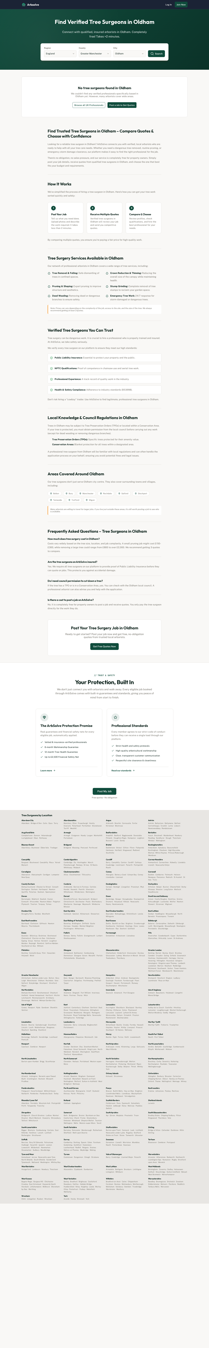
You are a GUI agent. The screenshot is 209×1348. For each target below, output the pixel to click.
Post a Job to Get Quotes (122, 105)
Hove (136, 926)
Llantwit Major (127, 1157)
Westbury (120, 1189)
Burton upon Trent (113, 1130)
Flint (44, 953)
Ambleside (68, 887)
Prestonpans (161, 916)
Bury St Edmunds (36, 1142)
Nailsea (76, 1061)
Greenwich (181, 956)
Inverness (96, 993)
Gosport (109, 983)
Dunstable (138, 835)
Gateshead (25, 1157)
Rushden (163, 1064)
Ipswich (42, 1145)
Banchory (67, 823)
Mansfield (76, 1079)
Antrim (151, 823)
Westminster (178, 971)
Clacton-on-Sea (38, 938)
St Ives (86, 865)
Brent (171, 953)
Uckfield (131, 929)
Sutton (170, 968)
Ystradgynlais (129, 1096)
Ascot (150, 835)
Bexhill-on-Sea (118, 924)
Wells (76, 1123)
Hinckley (177, 1008)
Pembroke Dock (46, 1094)
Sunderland (51, 1160)
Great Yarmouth (79, 1049)
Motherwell (159, 1049)
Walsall (184, 1172)
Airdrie (151, 1047)
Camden (151, 956)
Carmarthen (164, 862)
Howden (75, 926)
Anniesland (68, 953)
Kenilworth (180, 1157)
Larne (170, 826)
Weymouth (86, 904)
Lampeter (55, 875)
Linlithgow (137, 1169)
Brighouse (83, 1182)
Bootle (119, 1025)
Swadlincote (153, 892)
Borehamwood (43, 993)
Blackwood (34, 862)
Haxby (73, 1199)
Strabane (95, 1157)
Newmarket (45, 1148)
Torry (56, 823)
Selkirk (109, 1108)
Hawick (109, 1106)
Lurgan (90, 835)
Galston (76, 914)
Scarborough (111, 1067)
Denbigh (116, 887)
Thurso (79, 995)
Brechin (118, 823)
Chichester (49, 1182)
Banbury (160, 1076)
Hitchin (57, 995)
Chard (76, 1118)
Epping (24, 941)
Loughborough (163, 1010)
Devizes (117, 1184)
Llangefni (178, 993)
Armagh (67, 835)
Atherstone (160, 1157)
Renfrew (175, 1091)
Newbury (178, 835)
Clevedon (67, 1061)
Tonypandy (31, 1106)
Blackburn (120, 1008)
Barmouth (80, 978)
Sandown (45, 1008)
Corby (159, 1061)
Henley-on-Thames (176, 1079)
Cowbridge (110, 865)
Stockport (44, 983)
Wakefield (90, 1189)
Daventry (165, 1061)
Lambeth (181, 963)
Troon (136, 1115)
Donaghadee (127, 899)
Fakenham (68, 1049)
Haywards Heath (49, 1184)
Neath (150, 1037)
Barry (108, 862)
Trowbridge (136, 1187)
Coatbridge (167, 1047)
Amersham (152, 848)
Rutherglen (26, 1135)
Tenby (56, 1094)
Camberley (68, 1142)
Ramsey (79, 865)
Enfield (173, 956)
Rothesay (43, 838)
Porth (23, 1106)
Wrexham (48, 1199)
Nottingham (68, 1081)
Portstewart (69, 1027)
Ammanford (153, 862)
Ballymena (169, 823)
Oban (36, 838)
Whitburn (119, 1172)
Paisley (168, 1091)
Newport (31, 1008)
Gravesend (68, 1013)
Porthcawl (93, 848)
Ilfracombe (34, 902)
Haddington (159, 914)
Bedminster (110, 848)
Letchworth (26, 998)
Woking (93, 1150)
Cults (45, 823)
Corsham (109, 1184)
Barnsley (67, 1130)
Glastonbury (92, 1118)
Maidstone (78, 1013)
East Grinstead (35, 1184)
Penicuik (24, 1040)
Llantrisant (120, 865)
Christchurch (69, 902)
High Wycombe (174, 850)
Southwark (161, 968)
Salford (24, 983)
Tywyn (66, 983)
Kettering (174, 1061)
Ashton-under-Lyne (39, 978)
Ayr (107, 1115)
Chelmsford (26, 938)
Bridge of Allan (154, 1130)
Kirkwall (109, 1076)
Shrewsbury (55, 1118)
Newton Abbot (46, 902)
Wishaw (169, 1049)
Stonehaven (97, 826)
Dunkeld (95, 1091)
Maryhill (92, 956)
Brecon (109, 1091)
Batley (66, 1182)
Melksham (110, 1187)
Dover (66, 1010)
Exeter (50, 899)
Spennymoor (50, 892)
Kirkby (123, 1027)
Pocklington (69, 929)
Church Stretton (38, 1115)
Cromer (67, 1047)
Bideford (35, 899)
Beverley (67, 924)
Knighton (138, 1091)
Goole (92, 924)
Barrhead (25, 924)
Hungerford (26, 1169)
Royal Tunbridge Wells (82, 1015)
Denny (73, 936)
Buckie (108, 1037)
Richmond (152, 968)
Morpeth (49, 1079)
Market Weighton (87, 926)
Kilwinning (125, 1047)
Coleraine (68, 1025)
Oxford (151, 1081)
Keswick (74, 889)
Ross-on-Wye (163, 981)
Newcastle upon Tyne (46, 1157)
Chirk (23, 1199)
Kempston (132, 838)
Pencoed (84, 848)
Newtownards (117, 904)
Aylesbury (162, 848)
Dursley (141, 953)
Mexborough (86, 1130)
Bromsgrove (161, 1182)
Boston (24, 1025)
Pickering (122, 1064)
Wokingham (160, 841)
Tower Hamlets (180, 968)
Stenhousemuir (70, 938)
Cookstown (68, 1157)
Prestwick (129, 1115)
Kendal (66, 889)
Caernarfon (68, 981)
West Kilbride (111, 1049)
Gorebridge (43, 1037)
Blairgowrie (80, 1091)
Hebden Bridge (86, 1184)
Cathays (138, 862)
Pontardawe (117, 1145)
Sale (56, 981)
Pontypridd (138, 865)
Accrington (110, 1008)
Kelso (124, 1106)
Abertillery (25, 848)
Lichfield (139, 1130)
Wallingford (166, 1081)
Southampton (111, 986)
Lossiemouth (135, 1037)
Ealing (166, 956)
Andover (124, 978)
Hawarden (51, 953)
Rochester (68, 1015)
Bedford (117, 835)
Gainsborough (41, 1025)
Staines (93, 1148)
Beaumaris (160, 993)
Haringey (172, 958)
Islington (178, 961)
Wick (86, 995)
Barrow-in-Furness (81, 887)
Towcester (172, 1064)
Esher (90, 1142)
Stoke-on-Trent (112, 1135)
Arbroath (109, 823)
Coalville (168, 1008)
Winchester (122, 986)
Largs (133, 1047)
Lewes (141, 926)
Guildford (77, 1145)
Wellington (68, 1123)
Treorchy (40, 1106)
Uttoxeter (139, 1135)
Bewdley (151, 1182)
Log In (168, 4)
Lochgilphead (26, 838)
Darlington (25, 889)
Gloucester (110, 956)
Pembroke (34, 1094)
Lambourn (36, 1169)
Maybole (119, 1115)
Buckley (24, 953)
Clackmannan (74, 875)
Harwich (44, 941)
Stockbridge (163, 929)
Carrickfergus (153, 826)
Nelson (120, 1015)
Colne (124, 1010)
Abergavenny (69, 1037)
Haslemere (87, 1145)
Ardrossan (110, 1047)
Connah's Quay (35, 953)
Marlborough (138, 1184)
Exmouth (25, 902)
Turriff (66, 828)
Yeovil (99, 1123)
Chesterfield (175, 887)
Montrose (119, 826)
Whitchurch (33, 1121)
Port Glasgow (128, 993)
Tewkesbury (110, 958)
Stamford (42, 1030)
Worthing (32, 1189)
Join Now (181, 4)
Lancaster (110, 1013)
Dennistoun (68, 956)
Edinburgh (180, 924)
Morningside (159, 926)
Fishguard (25, 1091)
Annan (150, 899)
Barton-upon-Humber (30, 1061)
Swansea (127, 1145)
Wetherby (67, 1192)
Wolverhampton (168, 1175)
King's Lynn (91, 1049)
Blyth (23, 1079)
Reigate (85, 1148)
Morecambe (111, 1015)
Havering (151, 961)
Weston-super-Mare (87, 1123)
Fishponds (140, 848)
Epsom (83, 1142)
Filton (132, 848)
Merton (160, 966)
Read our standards (121, 770)
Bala (65, 978)
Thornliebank (34, 926)
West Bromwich (154, 1175)
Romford (40, 943)
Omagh (87, 1157)
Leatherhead (69, 1148)
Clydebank (78, 1169)
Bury (57, 978)
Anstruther (152, 936)
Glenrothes (152, 938)
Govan (84, 956)
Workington (90, 892)
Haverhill (33, 1145)
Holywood (118, 902)
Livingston (110, 1172)
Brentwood (51, 936)
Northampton (153, 1064)
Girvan (112, 1115)
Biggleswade (127, 835)
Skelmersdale (122, 1018)
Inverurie (67, 826)
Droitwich (171, 1182)
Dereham (74, 1047)
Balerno (151, 924)
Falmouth (169, 875)
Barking (151, 953)
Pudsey (82, 1189)
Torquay (41, 904)
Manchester (32, 981)
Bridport (94, 899)
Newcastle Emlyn (162, 865)
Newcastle (134, 902)
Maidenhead (168, 835)
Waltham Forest (154, 971)
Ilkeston (159, 889)
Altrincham (26, 978)
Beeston (74, 1076)
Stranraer (160, 904)
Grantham (52, 1025)
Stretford (53, 983)
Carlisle (93, 887)
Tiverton (33, 904)
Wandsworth (167, 971)
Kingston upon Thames (168, 963)
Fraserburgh (83, 823)
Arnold (66, 1076)
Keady (83, 835)
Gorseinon (110, 1142)
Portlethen (86, 826)
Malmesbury (127, 1184)
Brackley (151, 1061)
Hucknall (67, 1079)
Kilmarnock (84, 914)
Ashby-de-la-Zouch (156, 1008)
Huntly (91, 823)
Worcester (165, 1187)
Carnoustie (126, 823)
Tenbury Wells (153, 1187)
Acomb (66, 1199)
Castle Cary (68, 1118)
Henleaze (110, 850)
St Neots (93, 865)
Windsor (151, 841)
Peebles (139, 1106)
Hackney (151, 958)
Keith (127, 1037)
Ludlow (48, 1115)
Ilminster (67, 1121)
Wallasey (128, 1030)
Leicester (152, 1010)
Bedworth (171, 1157)
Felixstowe (48, 1142)
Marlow (151, 853)
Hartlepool (43, 889)
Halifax (76, 1184)
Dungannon (78, 1157)
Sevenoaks (96, 1015)
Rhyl (142, 887)
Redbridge (177, 966)
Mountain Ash (44, 1103)
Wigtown (168, 904)
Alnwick (24, 1076)
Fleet (137, 981)
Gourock (109, 993)
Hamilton (32, 1133)
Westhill (73, 828)
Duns (119, 1103)
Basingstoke (134, 978)
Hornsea (67, 926)
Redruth (169, 877)
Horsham (25, 1187)
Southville (110, 853)
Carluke (50, 1130)
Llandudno (110, 877)
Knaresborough (122, 1061)
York (107, 1069)
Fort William (86, 993)
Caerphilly (44, 862)
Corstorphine (161, 924)
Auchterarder (69, 1091)
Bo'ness (67, 936)
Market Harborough (178, 1010)
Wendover (152, 855)
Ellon (75, 823)
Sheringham (85, 1052)
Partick (100, 956)
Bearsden (110, 914)
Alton (117, 978)
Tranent (170, 916)
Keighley (84, 1187)
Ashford (67, 1008)
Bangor (118, 899)
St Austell (178, 877)
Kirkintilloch (131, 914)
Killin (182, 1130)
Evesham (179, 1182)
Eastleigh (109, 981)
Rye (117, 929)
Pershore (172, 1184)
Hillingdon (161, 961)
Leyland (118, 1013)
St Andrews (178, 938)
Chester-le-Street (43, 887)
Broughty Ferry (27, 914)
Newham (168, 966)
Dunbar (151, 914)
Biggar (24, 1130)
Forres (120, 1037)
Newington (181, 926)
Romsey (135, 983)
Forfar (134, 823)
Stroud (142, 956)
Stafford (137, 1133)
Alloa (66, 875)
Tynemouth (25, 1162)
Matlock (177, 889)
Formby (133, 1025)
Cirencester (131, 953)
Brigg (42, 1061)
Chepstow (79, 1037)
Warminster (110, 1189)
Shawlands (80, 958)
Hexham (41, 1079)
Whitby (140, 1067)
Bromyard (152, 978)
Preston (136, 1015)
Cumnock (67, 914)
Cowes (24, 1008)
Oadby (165, 1013)
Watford (34, 1000)
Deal (100, 1008)
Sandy (122, 841)
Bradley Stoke (154, 1115)
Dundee (38, 914)
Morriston (127, 1142)
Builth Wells (118, 1091)
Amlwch (151, 993)
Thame (158, 1081)
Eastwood (91, 1076)
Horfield (118, 850)
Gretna (179, 899)
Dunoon (37, 835)
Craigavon (75, 835)
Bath (66, 1115)
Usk (96, 1037)
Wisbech (76, 868)
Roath (108, 868)
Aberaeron (25, 875)
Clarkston (34, 924)
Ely (75, 862)
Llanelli (151, 865)
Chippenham (133, 1182)
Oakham (67, 1103)
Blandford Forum (70, 899)
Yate (169, 1118)
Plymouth (25, 904)
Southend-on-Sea (28, 946)
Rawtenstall (111, 1018)
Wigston (172, 1013)
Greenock (118, 993)
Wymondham (77, 1054)
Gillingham (94, 1010)
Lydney (119, 956)
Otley (66, 1189)
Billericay (33, 936)
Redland (136, 850)
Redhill (78, 1148)
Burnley (138, 1008)
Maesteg (75, 848)
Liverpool (131, 1027)
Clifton (126, 848)
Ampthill (109, 835)
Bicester (168, 1076)
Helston (177, 875)
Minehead (76, 1121)
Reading (151, 838)
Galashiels (135, 1103)
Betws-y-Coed (120, 875)
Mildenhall (35, 1148)
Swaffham (95, 1052)
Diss (81, 1047)
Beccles (24, 1142)
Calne (124, 1182)
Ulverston (90, 889)
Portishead (84, 1061)
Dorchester (79, 902)
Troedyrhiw (173, 1025)
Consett (55, 887)
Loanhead (53, 1037)
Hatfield (24, 995)
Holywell (25, 956)
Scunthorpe (50, 1061)
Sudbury (36, 1150)
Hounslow (170, 961)
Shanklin (53, 1008)
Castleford (92, 1182)
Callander (165, 1130)
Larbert (99, 936)
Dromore (109, 902)
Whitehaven (68, 892)
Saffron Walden (51, 943)
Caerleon (25, 1047)
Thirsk (133, 1067)
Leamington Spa (154, 1160)
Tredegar (54, 848)
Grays (30, 941)
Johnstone (159, 1091)
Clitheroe (117, 1010)
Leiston (49, 1145)
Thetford (67, 1054)
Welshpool (119, 1096)
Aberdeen (25, 823)
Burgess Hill (38, 1182)
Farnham (96, 1142)
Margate (86, 1013)
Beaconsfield (172, 848)
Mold (32, 956)
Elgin (115, 1037)
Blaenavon (152, 1142)
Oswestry (46, 1118)
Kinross (67, 1094)
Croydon (159, 956)
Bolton (51, 978)
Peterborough (69, 865)
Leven (169, 938)
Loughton (53, 941)
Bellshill (158, 1047)
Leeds (91, 1187)
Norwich (75, 1052)
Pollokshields (69, 958)
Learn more (46, 770)
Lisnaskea (131, 936)
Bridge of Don (36, 823)
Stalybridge (33, 983)
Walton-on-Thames (71, 1150)
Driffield (85, 924)
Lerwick (151, 1103)
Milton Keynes (161, 853)
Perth (73, 1094)
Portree (72, 995)
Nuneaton (166, 1160)
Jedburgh (117, 1106)
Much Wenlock (35, 1118)
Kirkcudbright (153, 902)
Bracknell (158, 835)
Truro (155, 880)
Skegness (50, 1027)
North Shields (27, 1160)
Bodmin (151, 875)
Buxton (166, 887)
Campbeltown (27, 835)
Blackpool (130, 1008)
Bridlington (76, 924)
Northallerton (111, 1064)
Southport (110, 1030)
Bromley (178, 953)
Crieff (88, 1091)
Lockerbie (165, 902)
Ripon (139, 1064)
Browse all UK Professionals (88, 105)
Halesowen (178, 1169)
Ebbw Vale (45, 848)
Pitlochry (80, 1094)
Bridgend (67, 848)
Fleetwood (132, 1010)
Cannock (125, 1130)
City (115, 48)
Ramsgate (96, 1013)
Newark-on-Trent (89, 1079)
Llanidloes (126, 1094)
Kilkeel (126, 902)
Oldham (41, 981)
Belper (159, 887)
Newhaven (110, 929)
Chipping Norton (154, 1079)
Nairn (66, 995)
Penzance (161, 877)
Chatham (85, 1008)
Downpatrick (139, 899)
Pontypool (171, 1142)
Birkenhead (110, 1025)
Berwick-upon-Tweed (47, 1076)
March (90, 862)
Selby (120, 1067)
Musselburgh (171, 914)
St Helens (119, 1030)
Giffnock (43, 924)
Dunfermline (182, 936)
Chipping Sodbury (168, 1115)
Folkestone (84, 1010)
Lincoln (24, 1027)
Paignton (56, 902)
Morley (98, 1187)
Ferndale (34, 1103)
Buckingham (153, 850)
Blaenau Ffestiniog (92, 978)
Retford (77, 1081)
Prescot (139, 1027)
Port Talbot (159, 1037)
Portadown (68, 838)
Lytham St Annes (130, 1013)
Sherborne (68, 904)
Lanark (40, 1133)
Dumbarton (88, 1169)
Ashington (33, 1076)
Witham (40, 946)
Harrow (180, 958)
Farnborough (128, 981)
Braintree (42, 936)
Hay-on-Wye (129, 1091)
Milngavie (110, 916)
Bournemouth (84, 899)
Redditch (181, 1184)
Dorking (77, 1142)
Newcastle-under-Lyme (115, 1133)
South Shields (39, 1160)
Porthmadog (88, 981)
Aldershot (110, 978)
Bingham (81, 1076)
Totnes (48, 904)
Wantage (176, 1081)
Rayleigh (32, 943)
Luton (116, 841)
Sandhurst (160, 838)
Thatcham (177, 838)
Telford (24, 1121)
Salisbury (119, 1187)
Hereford (161, 978)
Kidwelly (173, 862)
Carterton (177, 1076)
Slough (168, 838)
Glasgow (77, 956)
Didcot (165, 1079)
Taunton (98, 1121)
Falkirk (80, 936)
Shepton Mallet (87, 1121)
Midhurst (46, 1187)
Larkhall (48, 1133)
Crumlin (164, 826)
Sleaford (25, 1030)
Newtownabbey (154, 828)
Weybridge (84, 1150)
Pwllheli (98, 981)
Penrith (82, 889)
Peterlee (32, 892)
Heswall (140, 1025)
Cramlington (32, 1079)
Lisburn (177, 826)
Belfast (177, 823)
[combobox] (60, 53)
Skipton (126, 1067)
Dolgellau (78, 981)
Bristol (119, 848)
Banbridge (110, 899)
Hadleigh (25, 1145)
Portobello (152, 929)
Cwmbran (34, 1047)
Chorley (109, 1010)
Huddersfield (69, 1187)
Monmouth (89, 1037)
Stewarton (95, 914)
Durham (34, 889)
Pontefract (73, 1189)
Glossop (151, 889)
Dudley (170, 1169)
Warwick (161, 1162)
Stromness (118, 1076)
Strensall (80, 1199)
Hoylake (109, 1027)
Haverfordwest (37, 1091)
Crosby (126, 1025)
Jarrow (34, 1157)
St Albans (50, 998)
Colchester (50, 938)
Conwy (140, 875)
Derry (75, 1025)
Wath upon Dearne (80, 1133)
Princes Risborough (176, 853)
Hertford (49, 995)
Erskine (151, 1091)
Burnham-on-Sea (93, 1115)
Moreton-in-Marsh (130, 956)
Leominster (152, 981)
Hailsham (120, 926)
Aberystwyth (36, 875)
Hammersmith (162, 958)
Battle (108, 924)
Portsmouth (125, 983)
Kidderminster (153, 1184)
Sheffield (67, 1133)
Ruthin (108, 889)
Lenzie (140, 914)
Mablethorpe (40, 1027)
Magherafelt (92, 1025)
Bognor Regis (26, 1182)
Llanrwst (119, 877)
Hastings (128, 926)
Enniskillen (110, 936)
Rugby (174, 1160)
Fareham (118, 981)
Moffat (173, 902)
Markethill (98, 835)
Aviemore (67, 993)
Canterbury (76, 1008)
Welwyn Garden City (47, 1000)
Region (47, 48)
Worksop (76, 1084)
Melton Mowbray (155, 1013)
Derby (183, 887)
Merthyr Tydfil (154, 1025)
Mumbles (135, 1142)
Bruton (81, 1115)
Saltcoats (141, 1047)
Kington (169, 978)
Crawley (24, 1184)
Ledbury (176, 978)
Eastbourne (110, 926)
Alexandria (68, 1169)
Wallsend (35, 1162)
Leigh (23, 981)
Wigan (23, 986)
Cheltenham (111, 953)
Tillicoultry (86, 875)
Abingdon (152, 1076)
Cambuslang (89, 953)
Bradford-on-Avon (113, 1182)
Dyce (50, 823)
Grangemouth (89, 936)
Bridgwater (73, 1115)
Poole (88, 902)
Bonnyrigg (25, 1037)
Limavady (82, 1025)
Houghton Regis (120, 838)
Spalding (33, 1030)
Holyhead (169, 993)
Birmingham (153, 1169)
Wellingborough (154, 1067)
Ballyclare (159, 823)
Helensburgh (46, 835)
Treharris (164, 1025)
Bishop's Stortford (28, 993)
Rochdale (49, 981)
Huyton (117, 1027)
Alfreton (151, 887)
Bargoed (24, 862)
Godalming (68, 1145)
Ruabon (40, 1199)
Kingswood (127, 850)
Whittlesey (68, 868)
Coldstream (110, 1103)
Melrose (131, 1106)
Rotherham (97, 1130)
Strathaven (36, 1135)
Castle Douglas (161, 899)
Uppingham (76, 1103)
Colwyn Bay (131, 875)
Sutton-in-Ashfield (89, 1081)
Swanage (77, 904)
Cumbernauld (178, 1047)
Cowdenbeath (163, 936)
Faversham (74, 1010)
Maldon (24, 943)
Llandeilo (181, 862)
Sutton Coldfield (173, 1172)
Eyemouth (126, 1103)
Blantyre (31, 1130)
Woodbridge (45, 1150)
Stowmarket (26, 1150)
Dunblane (174, 1130)
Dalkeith (171, 924)
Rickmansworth (38, 998)
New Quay (25, 877)
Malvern (164, 1184)
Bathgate (119, 1169)
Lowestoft (25, 1148)
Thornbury (121, 958)
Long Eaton (168, 889)
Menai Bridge (153, 995)
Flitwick (109, 838)
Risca (51, 862)
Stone (122, 1135)
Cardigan (46, 875)
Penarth (129, 865)
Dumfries (171, 899)
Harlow (37, 941)
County (82, 48)
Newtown (109, 1096)
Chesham (163, 850)
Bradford (73, 1182)
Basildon (24, 936)
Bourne (31, 1025)
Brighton (129, 924)
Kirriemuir (110, 826)
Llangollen (125, 887)
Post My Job (104, 791)
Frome (82, 1118)
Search (159, 53)
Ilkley (77, 1187)
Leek (132, 1130)
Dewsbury (67, 1184)
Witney (183, 1081)
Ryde (38, 1008)
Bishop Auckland (28, 887)
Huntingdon (82, 862)
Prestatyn (135, 887)
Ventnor (24, 1010)
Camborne (159, 875)
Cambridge (68, 862)
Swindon (127, 1187)
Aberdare (25, 1103)
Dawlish (43, 899)
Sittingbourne (69, 1018)
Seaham (41, 892)
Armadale (110, 1169)
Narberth (25, 1094)
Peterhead (76, 826)
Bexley (165, 953)
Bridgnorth (25, 1115)
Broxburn (128, 1169)
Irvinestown (120, 936)
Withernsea (79, 929)
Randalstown (167, 828)
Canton (124, 862)
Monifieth (46, 914)
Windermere (79, 892)
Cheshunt (54, 993)
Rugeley (129, 1133)
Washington (45, 1162)
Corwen (109, 887)
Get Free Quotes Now (104, 646)
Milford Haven (50, 1091)
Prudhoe (24, 1081)
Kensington (152, 963)
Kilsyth (151, 1049)
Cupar (173, 936)
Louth (31, 1027)
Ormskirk (127, 1015)
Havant (117, 983)
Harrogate (110, 1061)
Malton (132, 1061)
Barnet (158, 953)
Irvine (118, 1047)
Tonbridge (80, 1018)
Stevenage (25, 1000)
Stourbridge (160, 1172)
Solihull (151, 1172)
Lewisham (152, 966)
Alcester (151, 1157)
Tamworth (130, 1135)
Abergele (109, 875)
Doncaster (76, 1130)
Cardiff (131, 862)
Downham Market (91, 1047)
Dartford (93, 1008)
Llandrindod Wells (113, 1094)
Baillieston (78, 953)
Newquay (151, 877)
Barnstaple (25, 899)
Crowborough (139, 924)
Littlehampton (35, 1187)
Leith (150, 926)
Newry (108, 904)
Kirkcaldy (162, 938)
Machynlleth (136, 1094)
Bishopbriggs (120, 914)
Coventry (162, 1169)
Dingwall (76, 993)
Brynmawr (35, 848)
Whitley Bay (55, 1162)
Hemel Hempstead (36, 995)
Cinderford (121, 953)
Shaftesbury (97, 902)
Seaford (123, 929)
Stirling (151, 1133)
